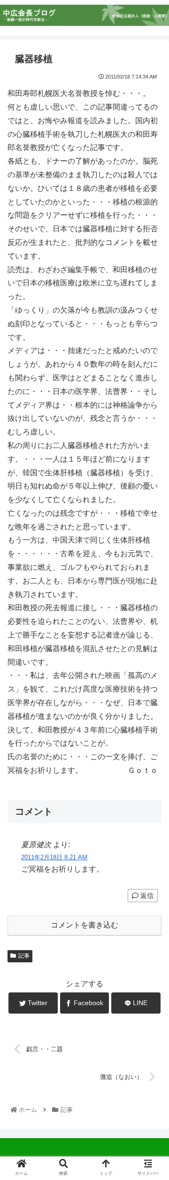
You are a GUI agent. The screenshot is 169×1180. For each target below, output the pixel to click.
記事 (24, 955)
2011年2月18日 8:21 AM (54, 857)
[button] (150, 909)
